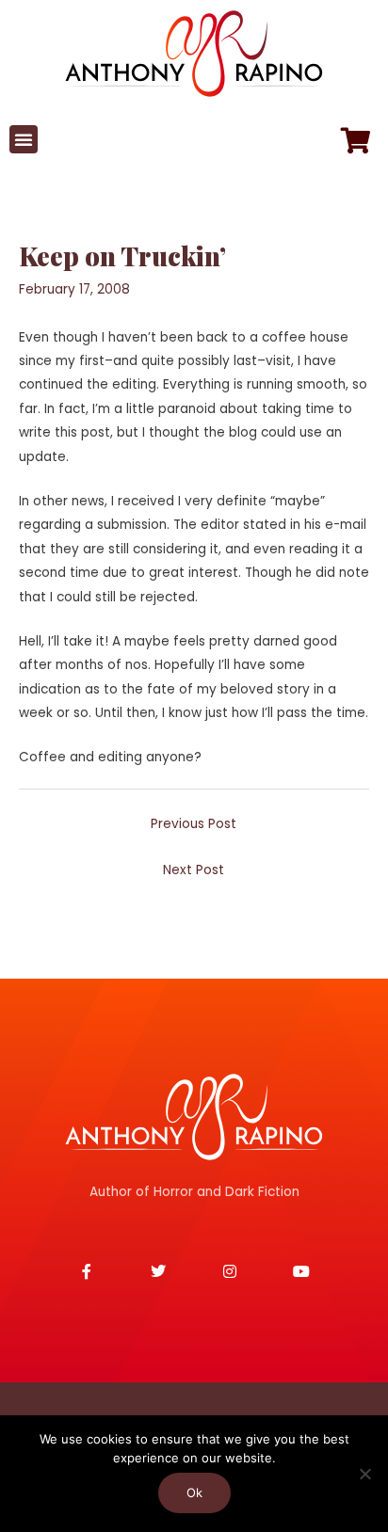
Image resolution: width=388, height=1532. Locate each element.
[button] (23, 139)
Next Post (193, 870)
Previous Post (193, 824)
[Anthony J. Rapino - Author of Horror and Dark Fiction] (194, 1117)
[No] (364, 1473)
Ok (194, 1492)
